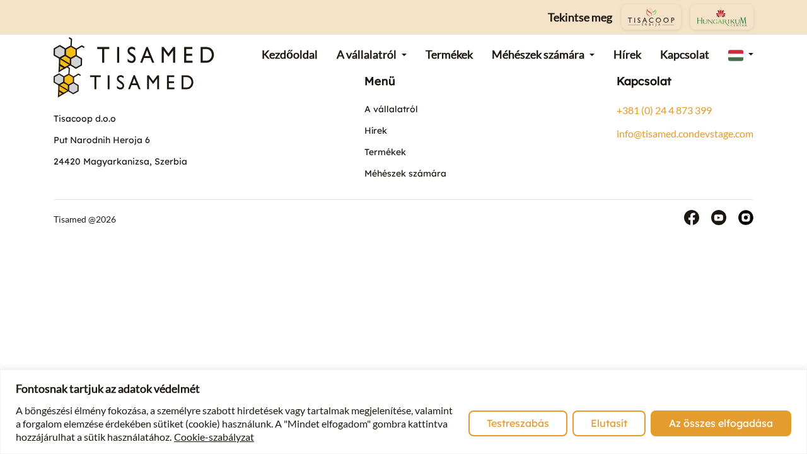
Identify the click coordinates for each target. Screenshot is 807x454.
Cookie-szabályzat (214, 437)
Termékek (385, 152)
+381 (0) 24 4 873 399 (664, 110)
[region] (403, 412)
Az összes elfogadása (721, 423)
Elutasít (609, 423)
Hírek (375, 130)
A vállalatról (391, 109)
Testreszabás (518, 423)
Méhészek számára (405, 173)
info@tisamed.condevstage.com (685, 133)
